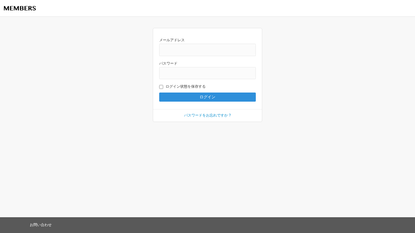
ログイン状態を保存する (186, 86)
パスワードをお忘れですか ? (207, 115)
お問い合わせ (41, 225)
